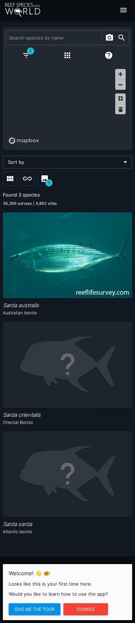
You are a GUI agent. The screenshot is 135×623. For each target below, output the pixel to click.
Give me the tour (34, 609)
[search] (122, 38)
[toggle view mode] (10, 178)
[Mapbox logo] (24, 141)
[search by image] (109, 38)
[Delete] (120, 109)
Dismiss (86, 609)
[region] (67, 106)
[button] (67, 162)
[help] (109, 55)
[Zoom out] (120, 84)
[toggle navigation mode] (27, 178)
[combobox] (53, 38)
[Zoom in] (120, 74)
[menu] (123, 10)
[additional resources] (67, 55)
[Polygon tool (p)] (120, 98)
